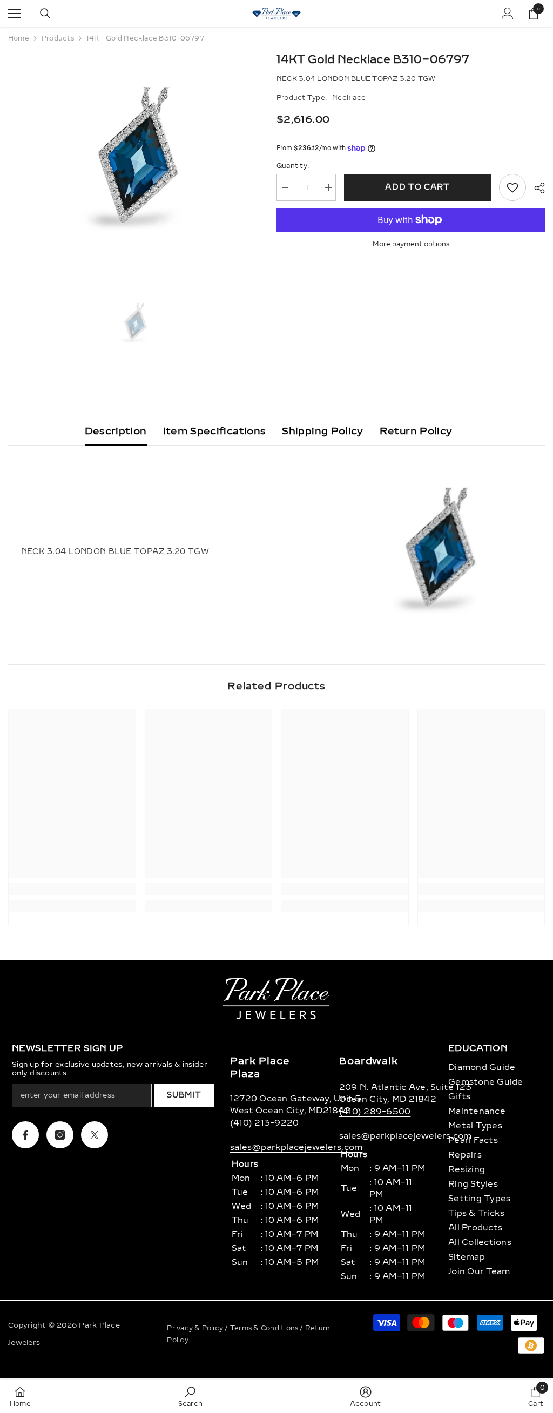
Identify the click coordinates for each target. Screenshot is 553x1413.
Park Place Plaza (260, 1067)
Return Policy (416, 431)
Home (18, 38)
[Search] (45, 13)
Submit (184, 1095)
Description (116, 431)
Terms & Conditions (265, 1328)
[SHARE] (535, 188)
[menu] (14, 13)
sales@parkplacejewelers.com (296, 1147)
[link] (72, 889)
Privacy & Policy (196, 1328)
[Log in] (508, 13)
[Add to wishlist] (512, 187)
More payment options (411, 244)
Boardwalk (368, 1061)
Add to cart (417, 187)
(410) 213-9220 (264, 1123)
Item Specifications (214, 431)
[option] (134, 159)
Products (58, 38)
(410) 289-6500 (374, 1111)
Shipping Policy (322, 431)
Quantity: (292, 166)
